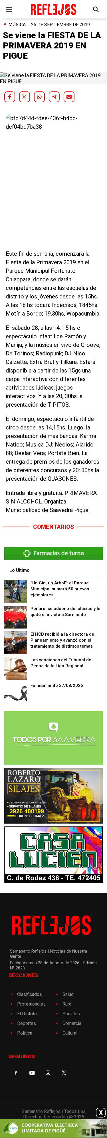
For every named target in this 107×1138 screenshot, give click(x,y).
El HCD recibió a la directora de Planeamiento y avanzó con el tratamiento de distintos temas (62, 640)
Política (24, 1033)
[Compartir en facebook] (9, 96)
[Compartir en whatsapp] (39, 96)
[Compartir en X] (24, 96)
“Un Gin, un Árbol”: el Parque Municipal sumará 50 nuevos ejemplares (60, 588)
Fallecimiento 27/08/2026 (57, 685)
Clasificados (29, 994)
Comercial (72, 1023)
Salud (68, 994)
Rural (67, 1004)
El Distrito (27, 1013)
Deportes (26, 1023)
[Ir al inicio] (53, 9)
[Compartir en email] (69, 96)
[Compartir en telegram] (54, 96)
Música (17, 24)
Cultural (69, 1033)
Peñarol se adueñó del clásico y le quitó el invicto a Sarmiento (65, 611)
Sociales (71, 1013)
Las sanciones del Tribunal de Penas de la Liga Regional (61, 662)
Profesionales (31, 1004)
